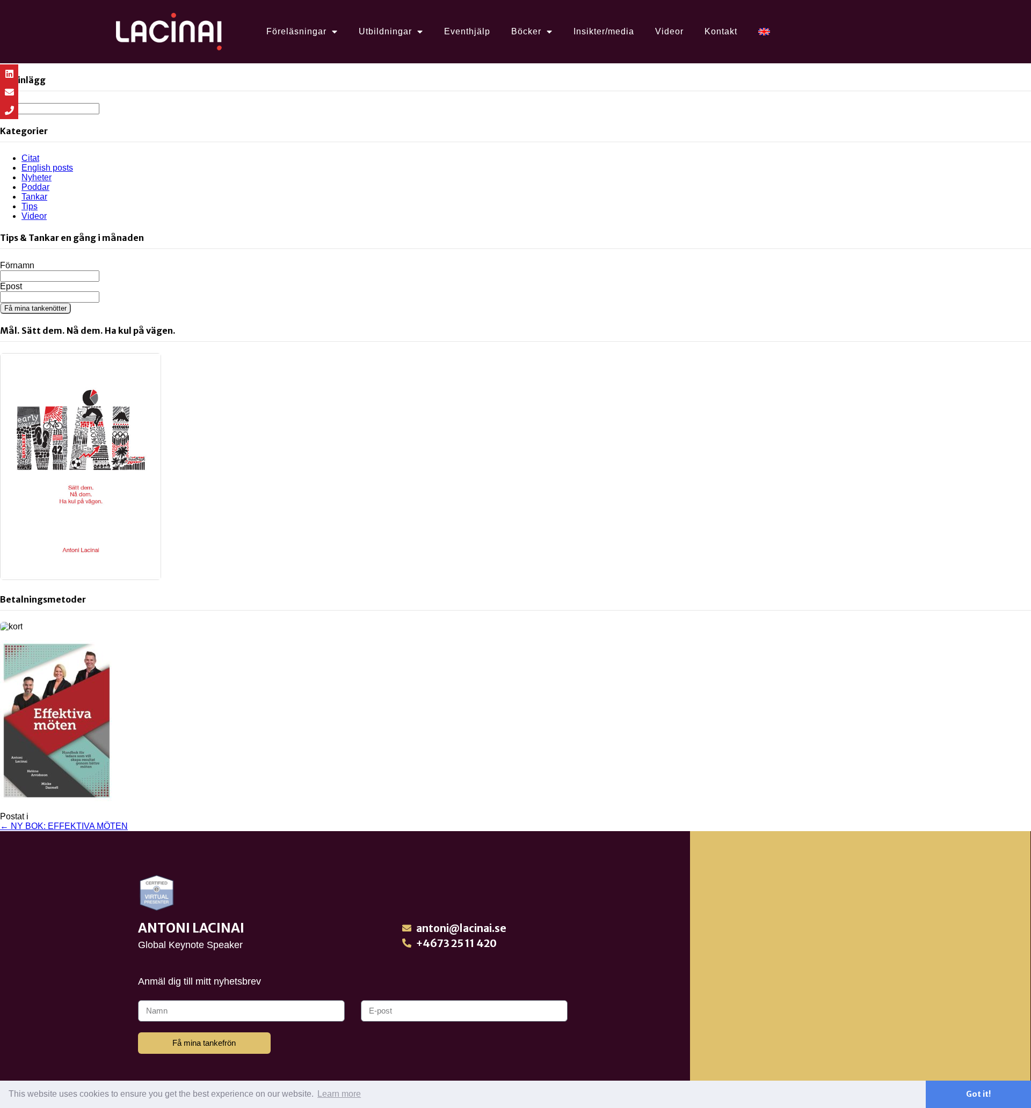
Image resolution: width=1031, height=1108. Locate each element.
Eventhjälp (467, 31)
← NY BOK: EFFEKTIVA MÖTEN (64, 826)
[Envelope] (9, 92)
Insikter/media (603, 31)
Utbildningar (385, 31)
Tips (29, 206)
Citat (30, 158)
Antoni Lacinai (191, 928)
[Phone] (9, 110)
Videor (669, 31)
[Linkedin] (9, 73)
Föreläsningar (296, 31)
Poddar (35, 187)
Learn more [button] (339, 1093)
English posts (47, 167)
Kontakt (721, 31)
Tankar (34, 196)
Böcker (526, 31)
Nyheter (36, 177)
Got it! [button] (978, 1094)
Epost (11, 286)
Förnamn (17, 265)
